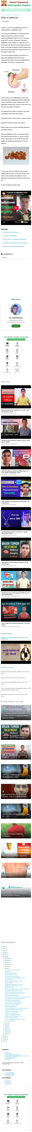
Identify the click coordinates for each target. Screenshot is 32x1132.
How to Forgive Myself (10, 1021)
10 (3, 887)
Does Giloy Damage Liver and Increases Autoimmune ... (17, 1008)
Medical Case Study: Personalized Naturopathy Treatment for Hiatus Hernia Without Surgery (15, 893)
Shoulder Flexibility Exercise (11, 974)
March (6, 1029)
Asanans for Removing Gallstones (14, 246)
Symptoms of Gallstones (11, 232)
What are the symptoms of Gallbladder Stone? (15, 978)
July (6, 968)
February (7, 1031)
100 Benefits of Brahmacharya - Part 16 (13, 993)
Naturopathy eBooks (10, 1074)
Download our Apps (9, 1075)
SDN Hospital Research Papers (12, 1054)
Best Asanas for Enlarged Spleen (12, 1000)
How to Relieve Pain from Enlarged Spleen (14, 998)
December (7, 958)
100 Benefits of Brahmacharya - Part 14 (13, 1011)
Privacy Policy (8, 1083)
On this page (4, 257)
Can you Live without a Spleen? (12, 1005)
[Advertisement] (16, 921)
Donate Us (7, 1084)
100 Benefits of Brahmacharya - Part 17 (13, 990)
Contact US (8, 1059)
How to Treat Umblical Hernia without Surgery (15, 1019)
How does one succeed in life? (12, 1013)
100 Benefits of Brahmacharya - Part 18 (13, 985)
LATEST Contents (8, 667)
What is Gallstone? (9, 979)
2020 (4, 1035)
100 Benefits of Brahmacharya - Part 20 (13, 981)
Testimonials (8, 1081)
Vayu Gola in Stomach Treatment (15, 856)
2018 (4, 1039)
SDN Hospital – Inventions (11, 1057)
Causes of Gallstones (10, 236)
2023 (4, 952)
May (6, 1025)
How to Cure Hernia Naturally (11, 1017)
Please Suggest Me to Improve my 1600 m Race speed (17, 989)
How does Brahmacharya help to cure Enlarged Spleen (17, 997)
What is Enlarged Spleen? (11, 1006)
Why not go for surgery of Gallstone (13, 970)
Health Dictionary (8, 14)
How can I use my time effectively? (12, 1014)
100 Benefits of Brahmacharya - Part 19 (13, 984)
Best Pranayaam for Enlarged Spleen (13, 1001)
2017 (4, 1041)
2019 (4, 1037)
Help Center (8, 1080)
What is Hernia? (8, 875)
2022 (4, 954)
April (6, 1027)
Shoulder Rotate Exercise (10, 973)
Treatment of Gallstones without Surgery (16, 243)
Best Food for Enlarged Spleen (12, 995)
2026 (4, 946)
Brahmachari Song (9, 987)
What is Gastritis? (9, 982)
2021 (4, 956)
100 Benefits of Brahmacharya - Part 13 (13, 1016)
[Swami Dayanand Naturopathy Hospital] (16, 6)
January (7, 1033)
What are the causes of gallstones (12, 976)
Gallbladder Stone (17, 14)
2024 (4, 950)
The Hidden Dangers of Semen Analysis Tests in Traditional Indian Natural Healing (15, 716)
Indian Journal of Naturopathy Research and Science (17, 1056)
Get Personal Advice (10, 1072)
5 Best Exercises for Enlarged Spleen (13, 1003)
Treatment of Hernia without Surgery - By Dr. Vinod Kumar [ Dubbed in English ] (16, 755)
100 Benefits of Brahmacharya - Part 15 (13, 1009)
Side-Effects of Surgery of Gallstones (15, 239)
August (6, 966)
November (7, 960)
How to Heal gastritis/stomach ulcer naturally (15, 992)
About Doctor (8, 1053)
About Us (7, 1052)
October (7, 962)
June (6, 1023)
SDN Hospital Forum (10, 1058)
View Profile (16, 326)
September (7, 964)
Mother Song (8, 971)
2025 (4, 948)
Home (2, 14)
